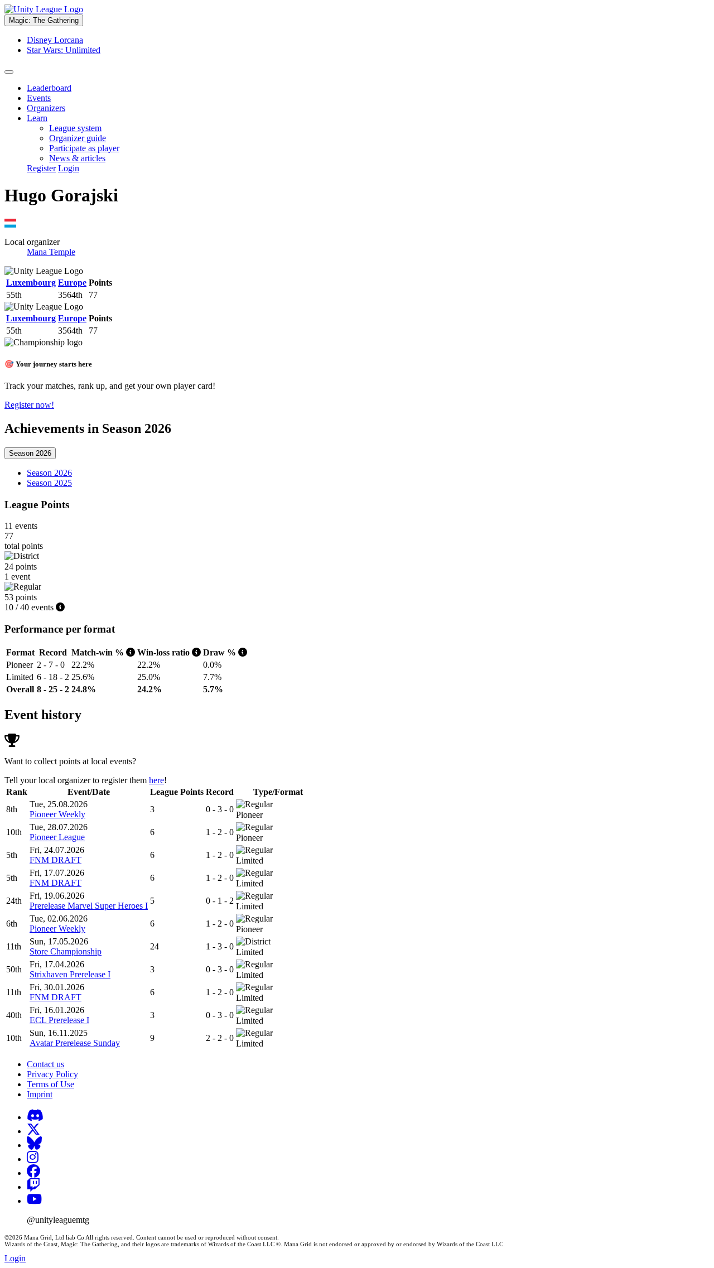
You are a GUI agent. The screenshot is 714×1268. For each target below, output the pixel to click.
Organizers (46, 108)
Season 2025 (49, 483)
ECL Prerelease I (59, 1020)
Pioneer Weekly (57, 814)
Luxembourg (31, 282)
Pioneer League (57, 837)
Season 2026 (30, 453)
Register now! (29, 404)
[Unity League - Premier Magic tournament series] (43, 9)
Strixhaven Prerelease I (70, 974)
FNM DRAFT (55, 860)
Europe (72, 282)
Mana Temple (51, 252)
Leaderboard (49, 88)
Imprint (39, 1094)
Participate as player (84, 148)
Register (41, 168)
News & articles (77, 158)
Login (68, 168)
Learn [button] (37, 118)
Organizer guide (77, 138)
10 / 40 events (30, 607)
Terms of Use (50, 1084)
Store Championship (66, 951)
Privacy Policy (52, 1074)
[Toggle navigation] (8, 72)
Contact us (45, 1064)
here (156, 780)
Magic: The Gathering (44, 20)
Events (39, 98)
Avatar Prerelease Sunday (75, 1043)
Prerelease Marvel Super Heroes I (89, 905)
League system (75, 128)
